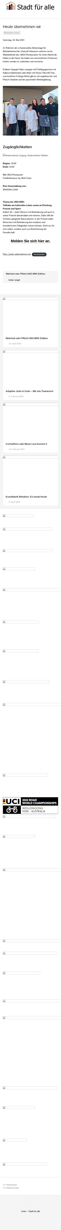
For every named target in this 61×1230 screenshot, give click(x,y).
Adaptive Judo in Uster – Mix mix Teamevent (29, 391)
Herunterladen (39, 254)
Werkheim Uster (11, 33)
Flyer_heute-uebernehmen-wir (17, 254)
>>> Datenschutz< (11, 1188)
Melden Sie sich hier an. (30, 241)
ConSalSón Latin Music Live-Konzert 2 (26, 444)
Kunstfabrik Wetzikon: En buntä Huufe (26, 497)
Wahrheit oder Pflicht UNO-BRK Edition (27, 338)
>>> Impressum (10, 1185)
